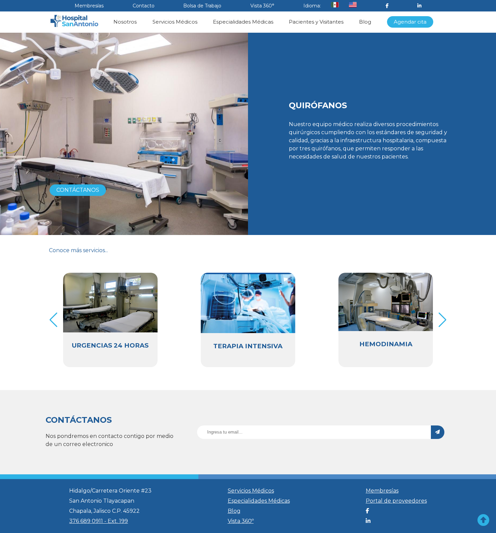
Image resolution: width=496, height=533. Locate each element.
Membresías (89, 6)
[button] (442, 320)
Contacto (144, 6)
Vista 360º (241, 521)
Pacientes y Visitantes (316, 22)
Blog (365, 22)
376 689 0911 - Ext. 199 (98, 521)
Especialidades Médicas (243, 22)
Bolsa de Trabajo (202, 6)
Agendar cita (410, 22)
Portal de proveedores (396, 501)
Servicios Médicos (175, 22)
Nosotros (125, 22)
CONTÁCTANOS (77, 190)
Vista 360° (262, 6)
